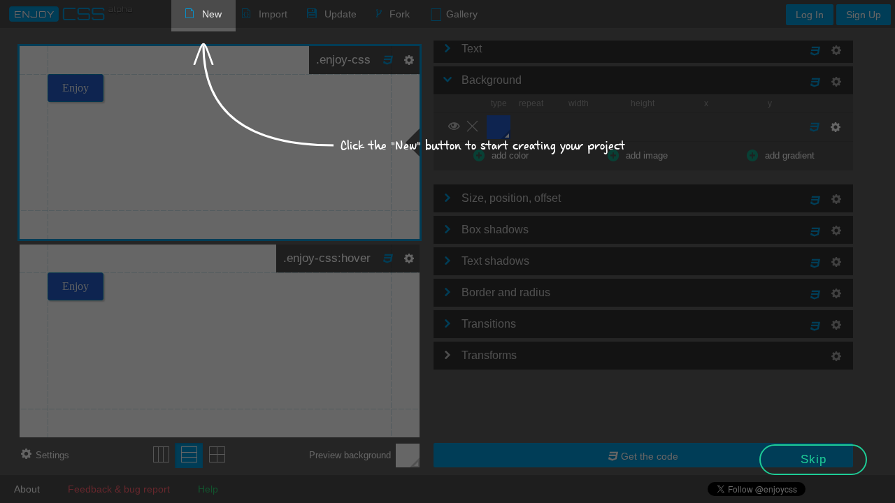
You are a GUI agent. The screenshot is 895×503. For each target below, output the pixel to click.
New (212, 14)
